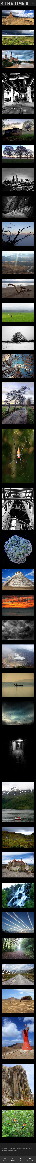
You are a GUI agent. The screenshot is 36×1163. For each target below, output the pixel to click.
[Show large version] (18, 17)
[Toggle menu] (33, 3)
